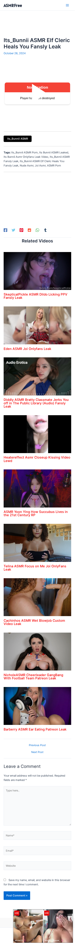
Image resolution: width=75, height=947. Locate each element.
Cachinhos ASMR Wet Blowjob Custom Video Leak (34, 622)
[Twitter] (13, 230)
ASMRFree (13, 5)
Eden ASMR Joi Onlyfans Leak (27, 349)
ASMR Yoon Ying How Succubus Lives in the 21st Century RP (36, 513)
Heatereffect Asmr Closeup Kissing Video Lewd (37, 459)
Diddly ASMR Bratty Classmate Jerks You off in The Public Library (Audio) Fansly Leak (36, 403)
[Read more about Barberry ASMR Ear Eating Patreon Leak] (37, 705)
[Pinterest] (21, 230)
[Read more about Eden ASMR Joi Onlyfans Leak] (37, 325)
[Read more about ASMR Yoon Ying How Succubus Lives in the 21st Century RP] (37, 488)
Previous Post (37, 745)
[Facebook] (5, 230)
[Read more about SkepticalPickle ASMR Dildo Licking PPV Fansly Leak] (37, 271)
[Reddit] (29, 230)
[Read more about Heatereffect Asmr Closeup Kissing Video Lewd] (37, 434)
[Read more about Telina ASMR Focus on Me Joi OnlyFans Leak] (37, 542)
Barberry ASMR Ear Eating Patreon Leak (35, 729)
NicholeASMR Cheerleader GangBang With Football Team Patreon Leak (33, 676)
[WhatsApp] (37, 230)
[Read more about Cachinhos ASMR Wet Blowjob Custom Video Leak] (37, 597)
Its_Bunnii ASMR (17, 138)
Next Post (37, 752)
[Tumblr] (45, 230)
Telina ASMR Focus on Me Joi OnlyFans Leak (35, 567)
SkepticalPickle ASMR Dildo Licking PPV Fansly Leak (35, 296)
